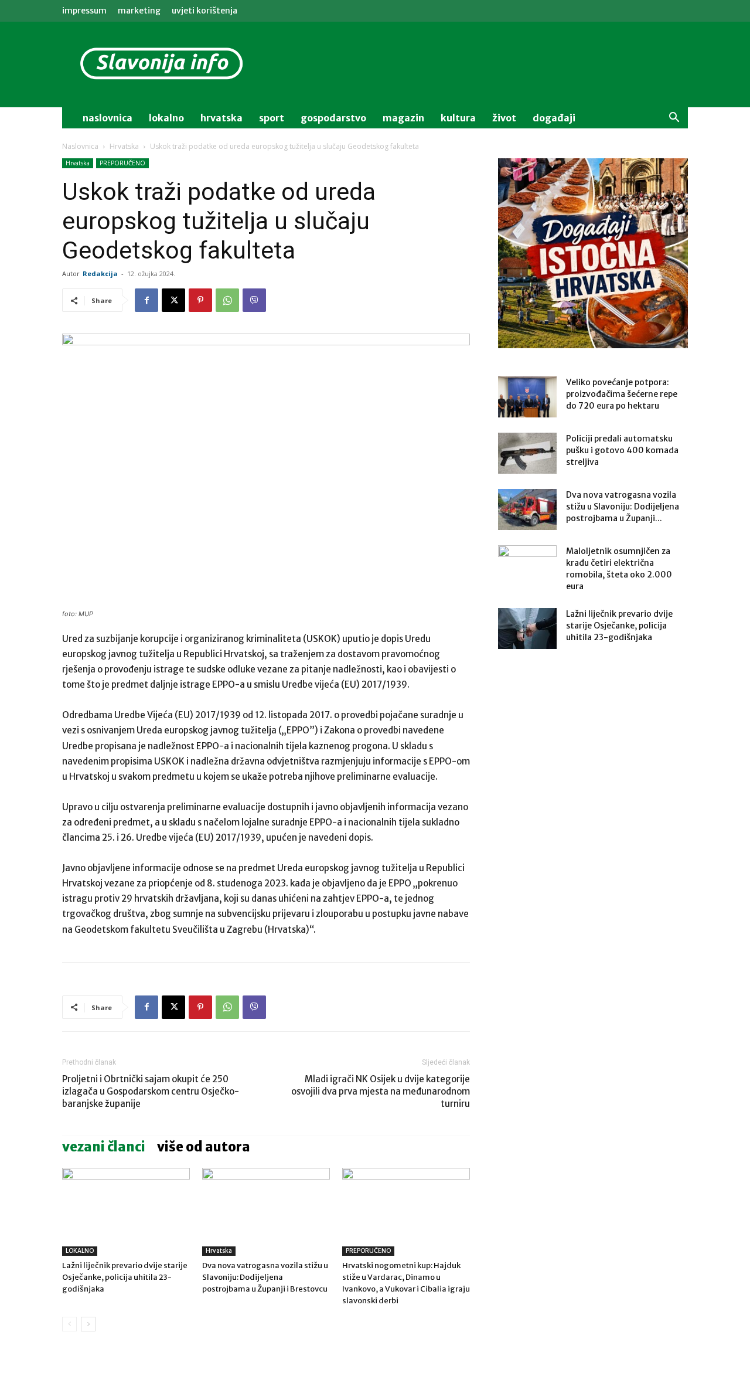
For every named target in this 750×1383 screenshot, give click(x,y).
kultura (458, 118)
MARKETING (139, 10)
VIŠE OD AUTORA (203, 1147)
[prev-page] (69, 1324)
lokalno (166, 118)
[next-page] (88, 1324)
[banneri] (593, 253)
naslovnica (107, 118)
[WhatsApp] (227, 300)
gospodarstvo (333, 118)
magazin (403, 118)
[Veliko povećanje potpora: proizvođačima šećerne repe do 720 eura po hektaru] (527, 396)
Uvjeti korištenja (204, 10)
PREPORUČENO (122, 163)
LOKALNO (80, 1251)
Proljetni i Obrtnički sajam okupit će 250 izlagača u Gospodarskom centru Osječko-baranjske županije (150, 1091)
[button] (674, 118)
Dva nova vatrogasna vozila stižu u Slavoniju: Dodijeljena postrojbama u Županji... (622, 507)
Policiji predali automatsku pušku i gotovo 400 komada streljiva (622, 450)
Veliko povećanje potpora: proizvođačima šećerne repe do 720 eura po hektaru (621, 394)
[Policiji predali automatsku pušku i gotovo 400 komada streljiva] (527, 453)
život (504, 118)
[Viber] (254, 300)
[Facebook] (146, 300)
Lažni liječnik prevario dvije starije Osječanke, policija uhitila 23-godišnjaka (125, 1277)
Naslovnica (80, 146)
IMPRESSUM (84, 10)
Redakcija (100, 273)
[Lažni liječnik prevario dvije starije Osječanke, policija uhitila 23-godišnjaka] (126, 1212)
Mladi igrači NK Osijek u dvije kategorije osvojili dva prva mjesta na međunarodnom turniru (380, 1091)
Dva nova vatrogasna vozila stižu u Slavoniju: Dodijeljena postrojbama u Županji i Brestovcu (265, 1277)
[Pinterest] (200, 300)
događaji (554, 118)
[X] (173, 300)
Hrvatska (221, 118)
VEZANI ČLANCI (103, 1147)
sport (271, 118)
